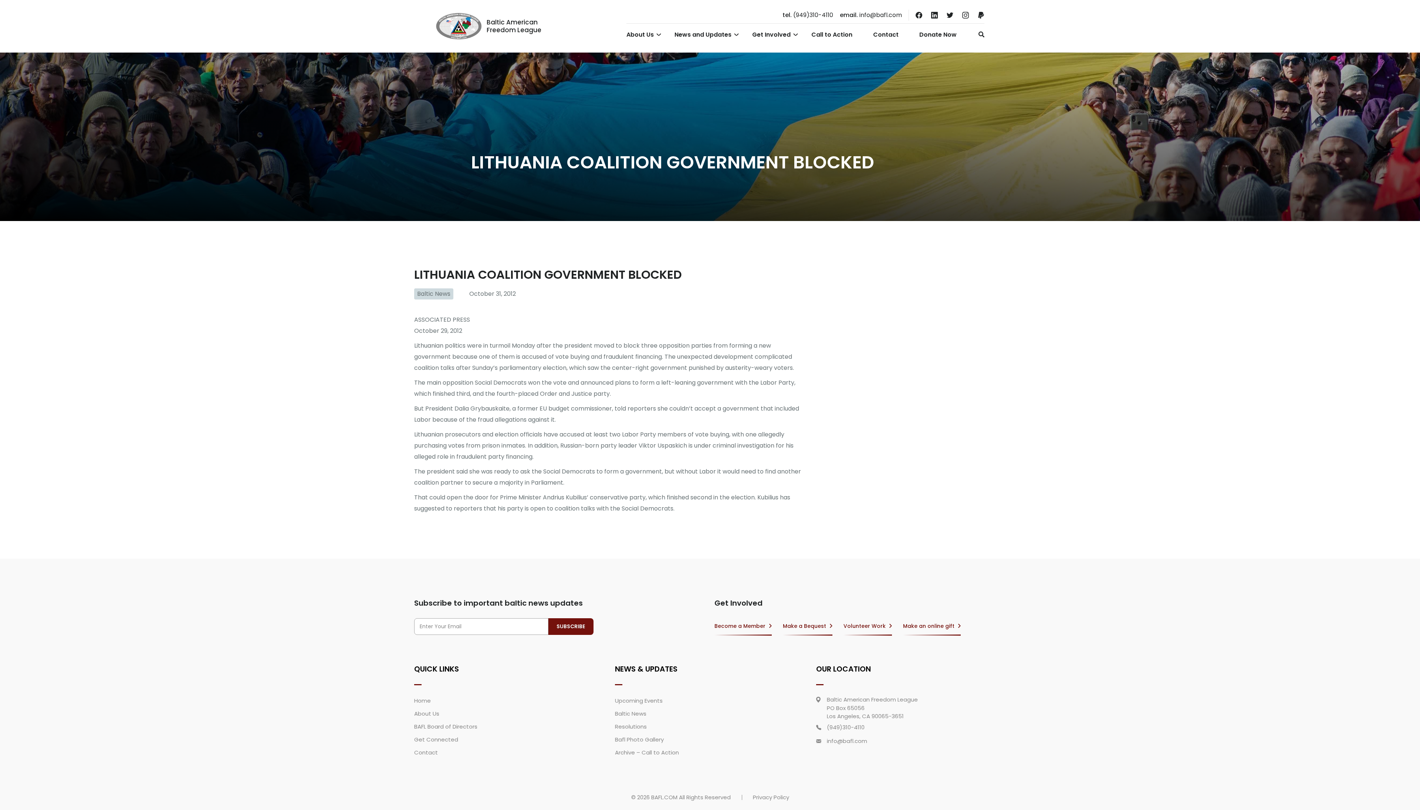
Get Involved (771, 34)
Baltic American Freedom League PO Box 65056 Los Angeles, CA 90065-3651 (872, 708)
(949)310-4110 (807, 15)
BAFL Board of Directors (445, 726)
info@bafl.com (871, 15)
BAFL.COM (664, 797)
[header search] (979, 34)
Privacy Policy (771, 797)
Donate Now (938, 34)
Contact (886, 34)
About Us (640, 34)
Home (422, 700)
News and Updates (702, 34)
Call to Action (831, 34)
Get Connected (436, 739)
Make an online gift (928, 626)
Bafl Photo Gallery (639, 739)
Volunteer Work (864, 626)
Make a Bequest (804, 626)
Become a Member (739, 626)
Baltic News (433, 293)
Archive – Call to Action (647, 752)
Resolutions (631, 726)
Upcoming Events (639, 700)
